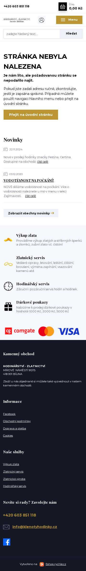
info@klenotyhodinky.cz (34, 527)
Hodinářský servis (14, 486)
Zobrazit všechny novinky (29, 213)
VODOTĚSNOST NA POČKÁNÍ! (29, 180)
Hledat (71, 33)
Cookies (8, 435)
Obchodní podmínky (17, 421)
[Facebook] (7, 542)
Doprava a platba (14, 428)
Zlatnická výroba (14, 479)
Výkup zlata (11, 464)
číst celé (42, 161)
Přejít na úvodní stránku (31, 115)
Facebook (9, 414)
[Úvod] (17, 19)
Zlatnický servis (13, 471)
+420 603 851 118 (16, 6)
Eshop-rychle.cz (56, 564)
